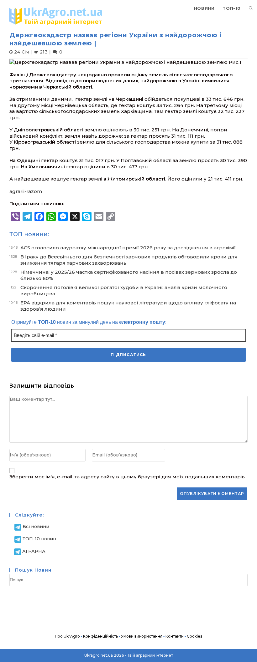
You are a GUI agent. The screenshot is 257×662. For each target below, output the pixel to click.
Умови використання (141, 636)
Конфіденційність (100, 636)
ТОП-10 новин (39, 539)
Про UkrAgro (67, 636)
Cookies (194, 636)
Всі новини (36, 526)
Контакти (174, 636)
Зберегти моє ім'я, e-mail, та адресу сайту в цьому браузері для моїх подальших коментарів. (127, 477)
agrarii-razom (25, 191)
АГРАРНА (33, 551)
